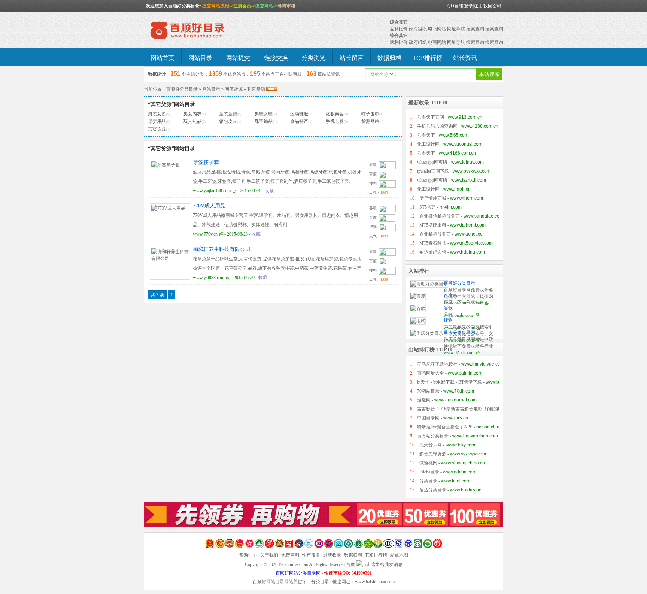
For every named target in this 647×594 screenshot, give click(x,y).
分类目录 (428, 481)
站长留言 (352, 58)
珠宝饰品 (264, 121)
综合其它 (399, 22)
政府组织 (418, 28)
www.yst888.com (208, 277)
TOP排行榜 (427, 58)
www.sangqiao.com (483, 216)
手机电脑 (335, 121)
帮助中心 (248, 555)
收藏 (269, 190)
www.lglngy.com (467, 162)
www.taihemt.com (468, 225)
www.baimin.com (465, 373)
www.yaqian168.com (212, 190)
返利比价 (399, 28)
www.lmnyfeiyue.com (482, 364)
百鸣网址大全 (430, 373)
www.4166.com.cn (457, 153)
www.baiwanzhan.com (475, 436)
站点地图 (399, 555)
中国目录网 (428, 418)
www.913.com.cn (465, 117)
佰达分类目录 (432, 490)
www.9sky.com (460, 445)
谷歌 (448, 307)
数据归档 (389, 58)
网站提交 (238, 58)
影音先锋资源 (432, 454)
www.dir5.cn (455, 418)
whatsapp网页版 (432, 162)
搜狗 (448, 320)
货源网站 (370, 121)
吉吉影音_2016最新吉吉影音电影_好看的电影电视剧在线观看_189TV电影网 (492, 409)
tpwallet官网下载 (433, 171)
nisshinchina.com (494, 427)
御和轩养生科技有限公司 (221, 249)
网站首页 (162, 58)
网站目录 (200, 58)
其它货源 (256, 89)
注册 (478, 6)
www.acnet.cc (468, 234)
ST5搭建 (427, 207)
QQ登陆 (455, 6)
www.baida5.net (466, 490)
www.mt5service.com (471, 243)
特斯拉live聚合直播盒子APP (445, 427)
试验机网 (428, 463)
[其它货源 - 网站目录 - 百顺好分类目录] (200, 30)
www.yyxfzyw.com (468, 454)
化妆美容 (335, 113)
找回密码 (492, 6)
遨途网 (424, 400)
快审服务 (311, 555)
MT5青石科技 (432, 243)
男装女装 (157, 113)
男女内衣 (192, 113)
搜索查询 (475, 28)
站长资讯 (465, 58)
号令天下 (426, 135)
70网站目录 (428, 391)
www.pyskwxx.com (471, 171)
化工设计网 (428, 144)
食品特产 (299, 121)
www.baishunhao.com (375, 581)
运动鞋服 (299, 113)
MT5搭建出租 (432, 225)
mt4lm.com (451, 207)
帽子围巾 (370, 113)
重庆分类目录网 (459, 332)
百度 (448, 295)
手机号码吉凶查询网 (437, 126)
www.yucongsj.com (462, 144)
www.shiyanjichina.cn (463, 463)
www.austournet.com (455, 400)
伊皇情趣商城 (432, 198)
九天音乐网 (430, 445)
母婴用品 (157, 121)
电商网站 (437, 28)
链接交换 (276, 58)
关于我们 (269, 555)
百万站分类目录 (433, 436)
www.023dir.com (459, 352)
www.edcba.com (459, 472)
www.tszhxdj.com (468, 180)
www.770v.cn (205, 234)
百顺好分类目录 (182, 89)
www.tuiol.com (455, 481)
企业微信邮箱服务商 (439, 216)
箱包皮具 (228, 121)
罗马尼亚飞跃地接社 (437, 364)
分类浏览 (314, 58)
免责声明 (290, 555)
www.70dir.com (458, 391)
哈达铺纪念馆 (432, 252)
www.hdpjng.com (467, 252)
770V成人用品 (209, 206)
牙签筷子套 (206, 162)
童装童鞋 (228, 113)
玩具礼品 (192, 121)
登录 (468, 6)
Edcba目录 (429, 472)
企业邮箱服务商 (435, 234)
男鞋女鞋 (264, 113)
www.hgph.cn (457, 189)
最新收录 (332, 555)
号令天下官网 (430, 117)
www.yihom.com (466, 198)
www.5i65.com (453, 135)
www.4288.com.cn (479, 126)
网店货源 (234, 89)
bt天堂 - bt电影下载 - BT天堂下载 (449, 382)
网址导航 (456, 28)
